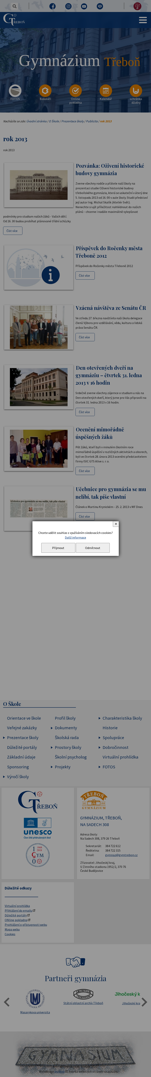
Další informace (75, 537)
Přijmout (58, 548)
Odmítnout (92, 548)
